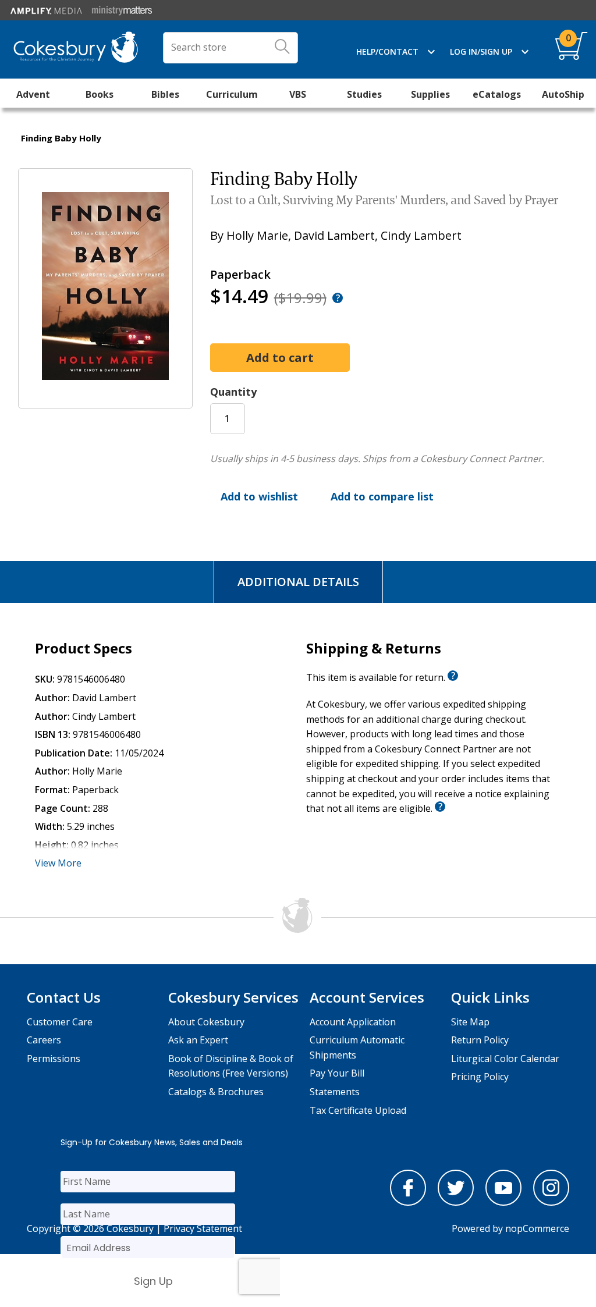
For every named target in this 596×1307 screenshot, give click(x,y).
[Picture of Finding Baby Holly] (105, 399)
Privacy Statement (203, 1228)
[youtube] (503, 1202)
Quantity (233, 392)
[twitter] (456, 1202)
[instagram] (551, 1202)
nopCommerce (537, 1228)
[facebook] (408, 1202)
